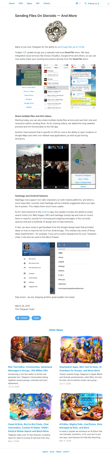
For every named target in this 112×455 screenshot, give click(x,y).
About (45, 452)
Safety (47, 3)
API (37, 3)
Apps (29, 3)
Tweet (36, 318)
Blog (52, 452)
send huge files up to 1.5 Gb (70, 47)
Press (58, 452)
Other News (56, 330)
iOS (24, 52)
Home (12, 3)
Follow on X (93, 3)
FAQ (21, 3)
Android (46, 212)
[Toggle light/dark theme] (108, 3)
